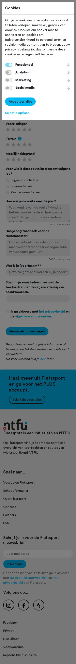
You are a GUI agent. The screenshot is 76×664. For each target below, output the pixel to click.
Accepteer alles (20, 101)
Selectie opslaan (17, 113)
